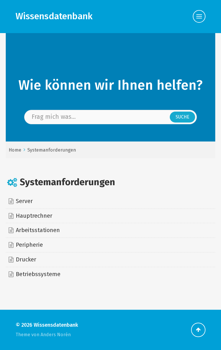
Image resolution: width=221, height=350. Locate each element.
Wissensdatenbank (54, 16)
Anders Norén (56, 334)
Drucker (26, 259)
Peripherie (29, 244)
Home (15, 150)
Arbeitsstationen (38, 230)
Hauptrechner (34, 215)
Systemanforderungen (51, 150)
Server (24, 201)
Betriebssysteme (38, 274)
